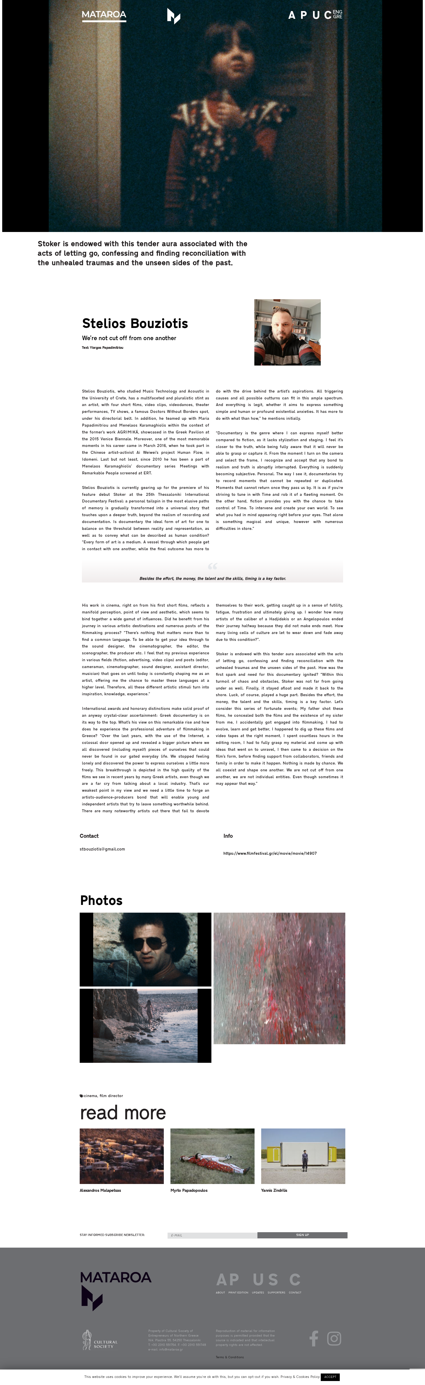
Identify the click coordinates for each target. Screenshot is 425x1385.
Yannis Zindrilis (274, 1191)
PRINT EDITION (302, 16)
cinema (90, 1096)
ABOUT (290, 16)
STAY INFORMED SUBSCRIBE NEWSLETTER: (112, 1235)
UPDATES (314, 16)
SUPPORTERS (276, 1292)
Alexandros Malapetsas (100, 1191)
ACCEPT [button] (330, 1377)
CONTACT (326, 16)
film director (111, 1096)
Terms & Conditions (230, 1357)
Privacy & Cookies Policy (300, 1377)
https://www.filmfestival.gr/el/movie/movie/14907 (270, 854)
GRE (337, 17)
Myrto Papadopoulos (188, 1191)
